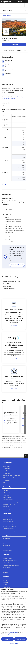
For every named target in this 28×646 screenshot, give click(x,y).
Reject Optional (21, 639)
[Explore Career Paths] (14, 256)
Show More (4, 184)
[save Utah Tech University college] (16, 408)
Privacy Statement (10, 634)
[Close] (25, 590)
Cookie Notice (14, 632)
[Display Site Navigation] (26, 5)
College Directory (6, 15)
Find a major (8, 209)
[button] (3, 419)
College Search (7, 10)
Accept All (7, 639)
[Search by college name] (22, 10)
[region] (14, 228)
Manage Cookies (14, 643)
